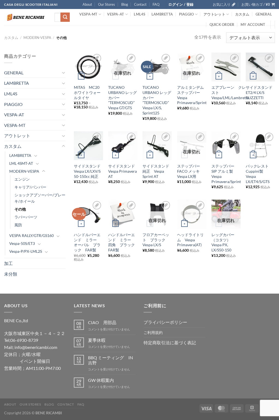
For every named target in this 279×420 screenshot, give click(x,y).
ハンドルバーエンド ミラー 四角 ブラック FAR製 (122, 242)
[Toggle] (63, 72)
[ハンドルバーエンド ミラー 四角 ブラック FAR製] (122, 214)
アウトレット (214, 14)
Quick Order (222, 24)
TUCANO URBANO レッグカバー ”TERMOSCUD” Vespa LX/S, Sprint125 (157, 100)
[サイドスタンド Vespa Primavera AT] (122, 145)
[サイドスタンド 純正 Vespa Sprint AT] (157, 145)
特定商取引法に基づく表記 (170, 342)
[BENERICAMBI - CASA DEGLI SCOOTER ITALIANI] (25, 17)
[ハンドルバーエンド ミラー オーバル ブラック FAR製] (88, 214)
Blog (124, 4)
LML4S (139, 14)
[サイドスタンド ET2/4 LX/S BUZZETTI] (260, 67)
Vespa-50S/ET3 (22, 243)
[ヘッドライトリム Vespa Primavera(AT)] (191, 214)
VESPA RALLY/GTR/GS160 (31, 235)
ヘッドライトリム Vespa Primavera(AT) (190, 239)
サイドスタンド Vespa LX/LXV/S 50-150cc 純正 (88, 171)
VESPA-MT (88, 14)
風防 (18, 225)
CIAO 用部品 (102, 322)
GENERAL (264, 14)
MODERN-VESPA (37, 37)
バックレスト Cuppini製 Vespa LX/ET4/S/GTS (259, 174)
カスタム (242, 14)
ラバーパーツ (25, 217)
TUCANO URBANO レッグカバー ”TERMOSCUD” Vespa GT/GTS (123, 97)
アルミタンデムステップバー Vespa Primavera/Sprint (192, 95)
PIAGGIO (186, 14)
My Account (253, 24)
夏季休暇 (96, 340)
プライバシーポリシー (165, 322)
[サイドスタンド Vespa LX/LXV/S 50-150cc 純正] (88, 145)
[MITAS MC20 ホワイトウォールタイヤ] (88, 67)
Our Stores (106, 4)
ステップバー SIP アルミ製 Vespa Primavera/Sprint (226, 174)
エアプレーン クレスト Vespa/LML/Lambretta (230, 92)
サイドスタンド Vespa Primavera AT (122, 171)
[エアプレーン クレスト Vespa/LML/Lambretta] (226, 67)
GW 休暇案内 (101, 380)
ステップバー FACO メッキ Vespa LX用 (190, 171)
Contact (140, 4)
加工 (8, 263)
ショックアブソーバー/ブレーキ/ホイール (39, 198)
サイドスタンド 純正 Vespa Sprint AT (157, 171)
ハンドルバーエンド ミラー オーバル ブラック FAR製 (87, 242)
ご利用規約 (153, 332)
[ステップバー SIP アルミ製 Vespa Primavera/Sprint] (226, 145)
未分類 (10, 273)
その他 (20, 209)
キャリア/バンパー (30, 187)
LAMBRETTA (162, 14)
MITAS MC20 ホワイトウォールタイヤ (87, 92)
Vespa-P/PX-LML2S (25, 251)
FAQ (156, 4)
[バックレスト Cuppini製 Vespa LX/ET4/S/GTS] (260, 145)
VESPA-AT (115, 14)
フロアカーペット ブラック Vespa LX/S (155, 239)
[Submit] (65, 17)
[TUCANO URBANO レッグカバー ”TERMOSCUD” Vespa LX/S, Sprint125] (157, 67)
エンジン (22, 179)
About (87, 4)
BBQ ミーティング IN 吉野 (110, 360)
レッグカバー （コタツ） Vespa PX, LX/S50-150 (224, 242)
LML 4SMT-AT (21, 163)
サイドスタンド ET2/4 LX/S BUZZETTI (260, 92)
